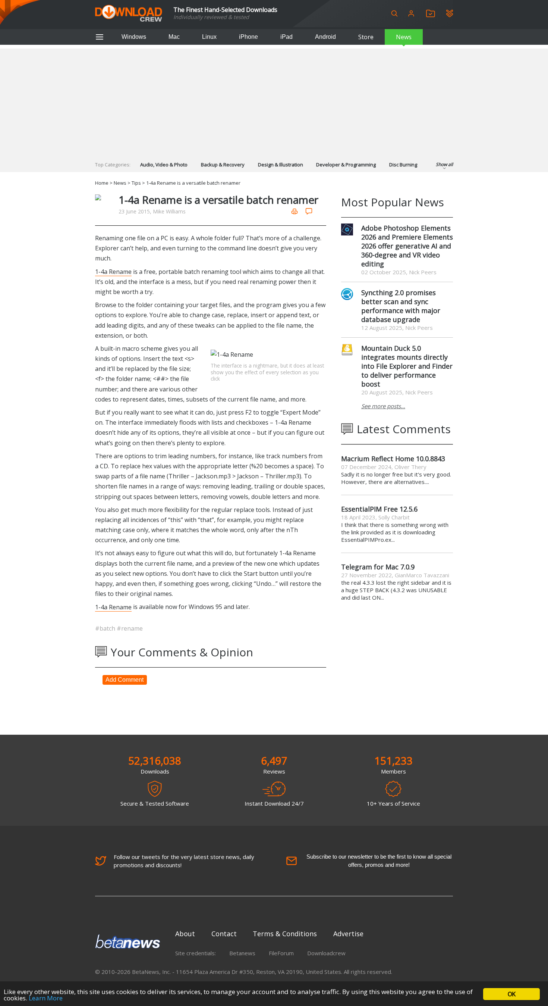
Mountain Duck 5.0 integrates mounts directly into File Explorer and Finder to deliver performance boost (407, 366)
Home (101, 182)
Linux (209, 37)
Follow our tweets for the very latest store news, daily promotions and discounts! (184, 861)
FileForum (281, 953)
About (185, 933)
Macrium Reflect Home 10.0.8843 (393, 458)
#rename (130, 628)
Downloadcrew (326, 953)
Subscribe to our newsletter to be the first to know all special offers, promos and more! (378, 860)
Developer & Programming (346, 164)
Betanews (242, 953)
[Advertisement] (274, 101)
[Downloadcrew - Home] (128, 14)
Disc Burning (403, 164)
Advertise (348, 933)
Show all (444, 164)
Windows (134, 37)
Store (366, 37)
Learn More (46, 998)
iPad (286, 37)
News (404, 37)
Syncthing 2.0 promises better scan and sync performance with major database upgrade (400, 306)
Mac (174, 37)
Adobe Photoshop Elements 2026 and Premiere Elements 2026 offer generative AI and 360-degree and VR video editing (407, 246)
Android (325, 37)
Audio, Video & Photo (164, 164)
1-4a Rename (113, 272)
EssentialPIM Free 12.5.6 (379, 508)
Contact (224, 933)
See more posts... (383, 406)
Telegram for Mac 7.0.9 (378, 566)
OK (511, 994)
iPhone (248, 37)
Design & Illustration (280, 164)
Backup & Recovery (223, 164)
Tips (136, 182)
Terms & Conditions (285, 933)
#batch (106, 628)
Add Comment (124, 680)
